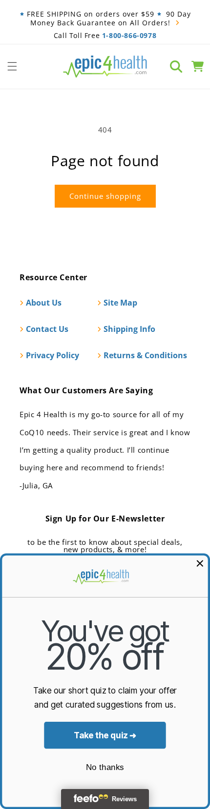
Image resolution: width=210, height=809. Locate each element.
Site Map (120, 302)
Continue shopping (105, 196)
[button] (12, 66)
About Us (44, 302)
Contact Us (47, 329)
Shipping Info (129, 329)
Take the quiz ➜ (105, 735)
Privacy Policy (52, 355)
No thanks (105, 766)
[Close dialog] (200, 563)
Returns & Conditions (145, 355)
